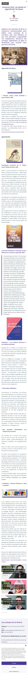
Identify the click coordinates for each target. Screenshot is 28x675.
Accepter (14, 663)
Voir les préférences (14, 671)
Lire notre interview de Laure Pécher (13, 132)
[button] (26, 645)
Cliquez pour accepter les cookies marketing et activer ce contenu (14, 571)
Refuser (14, 667)
